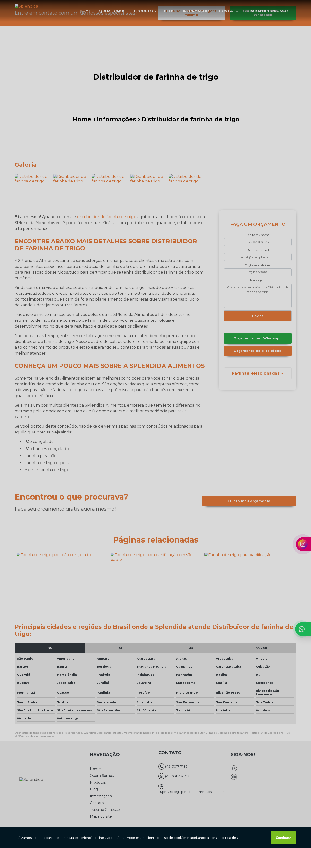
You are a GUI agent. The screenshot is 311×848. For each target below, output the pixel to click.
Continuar (283, 837)
